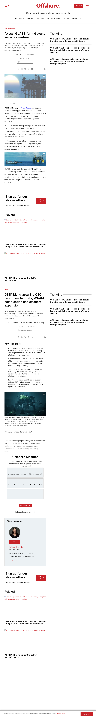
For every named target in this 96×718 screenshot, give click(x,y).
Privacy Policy (61, 713)
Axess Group (29, 54)
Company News (9, 28)
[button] (5, 6)
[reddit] (28, 69)
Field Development (54, 18)
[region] (48, 714)
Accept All (87, 714)
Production (76, 18)
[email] (32, 69)
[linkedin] (22, 69)
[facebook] (18, 69)
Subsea (66, 18)
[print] (45, 69)
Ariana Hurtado (12, 323)
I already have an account (25, 512)
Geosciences (19, 18)
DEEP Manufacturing (36, 323)
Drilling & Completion (35, 18)
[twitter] (25, 69)
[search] (9, 6)
